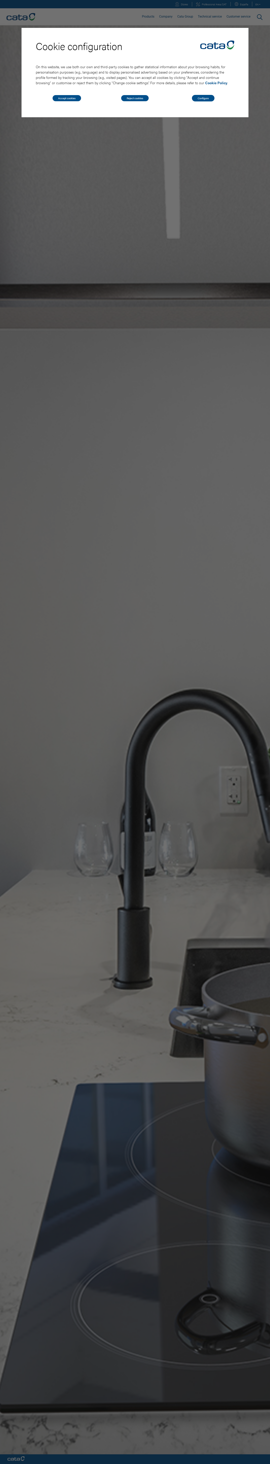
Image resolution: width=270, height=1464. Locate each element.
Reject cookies (135, 98)
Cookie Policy (216, 82)
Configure (203, 98)
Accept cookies (67, 98)
